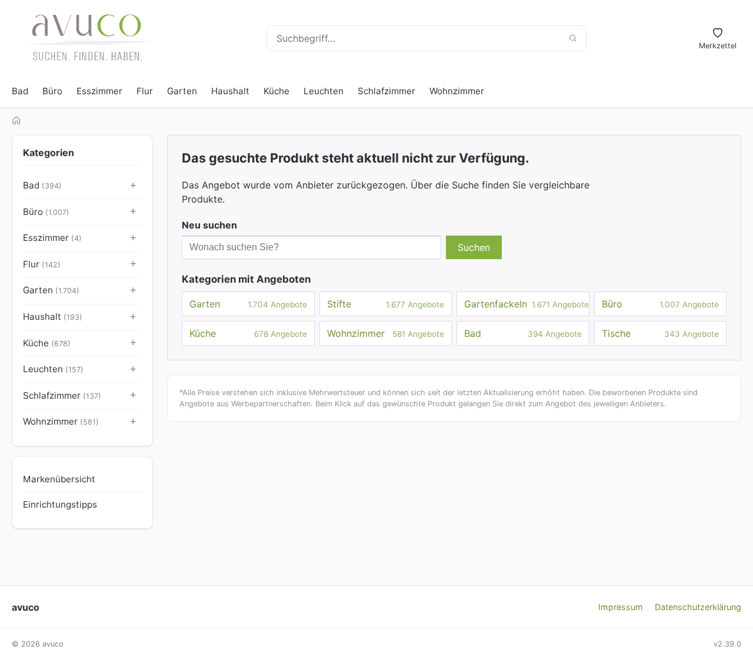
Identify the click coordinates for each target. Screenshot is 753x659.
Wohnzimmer (456, 91)
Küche (276, 91)
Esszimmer (99, 91)
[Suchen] (572, 38)
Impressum (620, 607)
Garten (182, 91)
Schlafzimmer (386, 91)
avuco (25, 607)
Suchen (474, 247)
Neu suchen (209, 225)
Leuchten (324, 91)
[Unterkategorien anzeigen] (133, 186)
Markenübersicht (59, 479)
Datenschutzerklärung (698, 607)
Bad (20, 91)
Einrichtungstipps (60, 504)
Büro (52, 91)
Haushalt (230, 91)
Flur (144, 91)
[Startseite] (16, 120)
